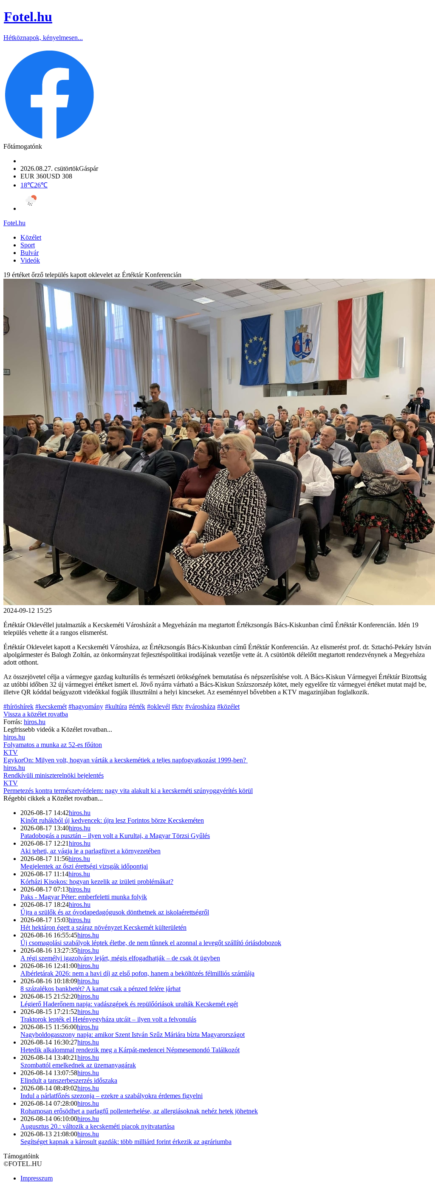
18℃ (34, 185)
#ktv (178, 706)
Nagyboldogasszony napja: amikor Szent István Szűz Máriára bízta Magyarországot (132, 1034)
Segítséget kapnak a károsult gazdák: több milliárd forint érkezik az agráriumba (126, 1141)
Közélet (30, 237)
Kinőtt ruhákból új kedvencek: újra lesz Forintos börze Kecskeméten (112, 820)
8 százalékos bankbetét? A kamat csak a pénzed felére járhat (100, 988)
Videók (30, 260)
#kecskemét (51, 706)
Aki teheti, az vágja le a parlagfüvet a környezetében (90, 851)
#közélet (228, 706)
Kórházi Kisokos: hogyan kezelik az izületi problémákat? (96, 881)
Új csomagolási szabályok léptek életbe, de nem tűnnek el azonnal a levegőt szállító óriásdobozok (150, 942)
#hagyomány (85, 706)
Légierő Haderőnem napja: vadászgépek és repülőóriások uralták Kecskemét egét (129, 1004)
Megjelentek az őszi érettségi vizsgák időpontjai (84, 866)
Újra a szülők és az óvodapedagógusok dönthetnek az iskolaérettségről (114, 912)
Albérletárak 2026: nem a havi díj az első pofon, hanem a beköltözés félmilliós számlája (137, 973)
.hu (14, 222)
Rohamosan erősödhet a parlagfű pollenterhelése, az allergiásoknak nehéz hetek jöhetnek (139, 1111)
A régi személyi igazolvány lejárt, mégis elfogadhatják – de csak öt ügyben (120, 958)
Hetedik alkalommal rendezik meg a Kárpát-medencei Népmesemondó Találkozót (130, 1049)
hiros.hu (79, 812)
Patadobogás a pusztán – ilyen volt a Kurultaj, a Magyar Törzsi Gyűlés (115, 835)
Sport (27, 245)
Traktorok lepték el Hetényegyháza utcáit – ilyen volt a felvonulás (108, 1019)
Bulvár (29, 252)
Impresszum (36, 1178)
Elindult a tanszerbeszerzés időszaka (68, 1080)
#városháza (200, 706)
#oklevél (158, 706)
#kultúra (116, 706)
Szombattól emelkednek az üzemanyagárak (78, 1065)
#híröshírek (18, 706)
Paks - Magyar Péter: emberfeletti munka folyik (83, 896)
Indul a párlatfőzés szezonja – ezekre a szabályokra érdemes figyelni (111, 1095)
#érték (137, 706)
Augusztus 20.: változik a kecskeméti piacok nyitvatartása (97, 1126)
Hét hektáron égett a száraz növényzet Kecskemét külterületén (103, 927)
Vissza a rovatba (35, 714)
